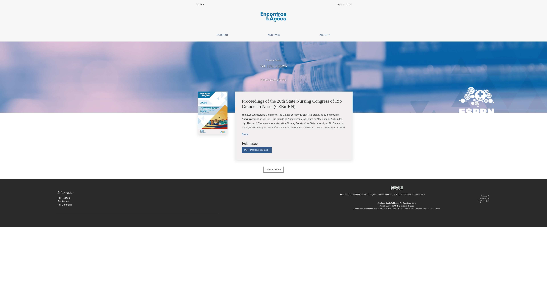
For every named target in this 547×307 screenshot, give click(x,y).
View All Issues (273, 169)
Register (341, 5)
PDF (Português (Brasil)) (256, 150)
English (201, 4)
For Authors (63, 201)
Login (349, 5)
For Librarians (65, 205)
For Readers (64, 198)
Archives (274, 35)
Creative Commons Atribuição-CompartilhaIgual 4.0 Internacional (399, 195)
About (324, 35)
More (245, 134)
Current (222, 35)
